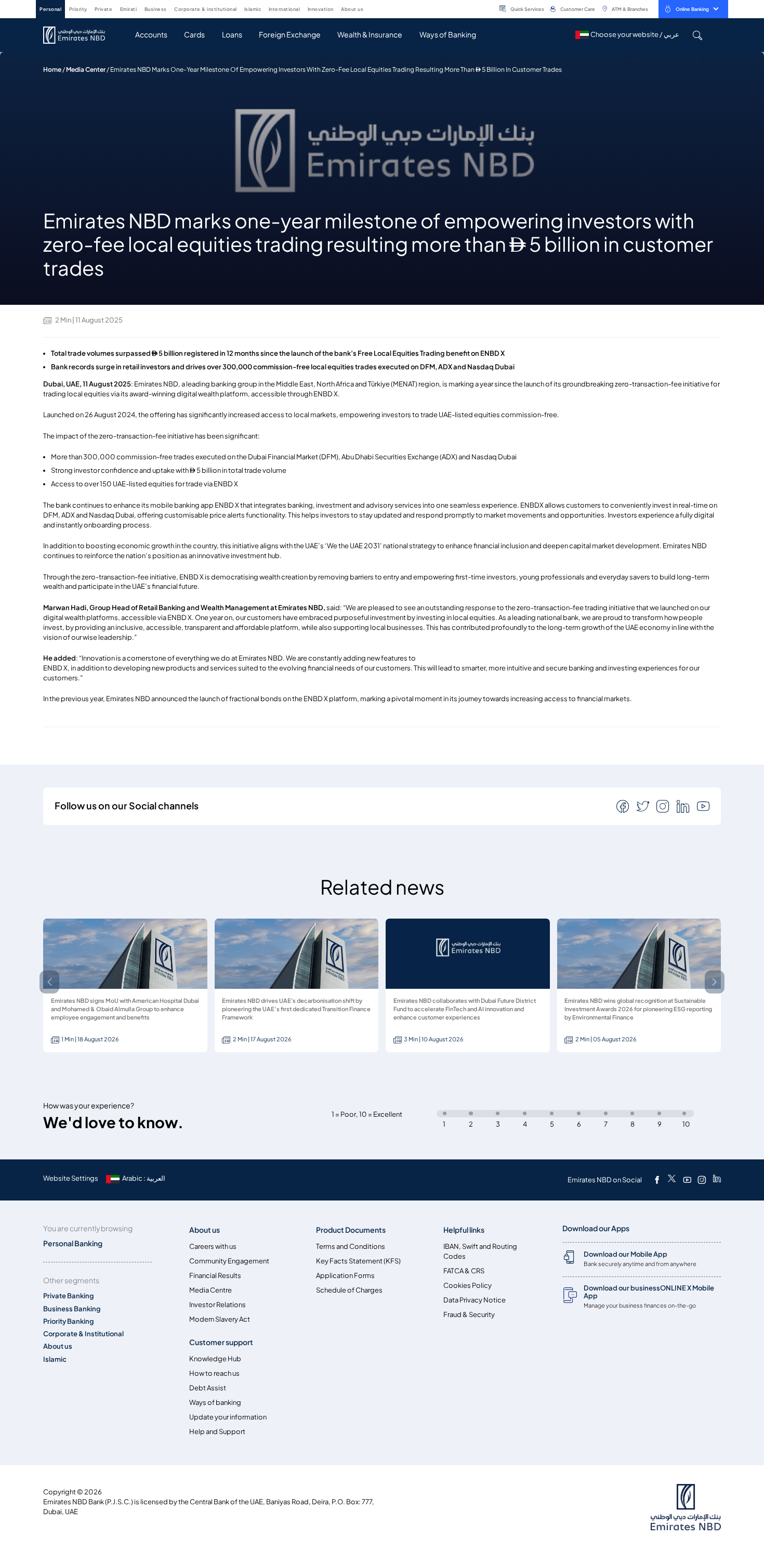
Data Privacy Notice (474, 1300)
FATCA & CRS (463, 1271)
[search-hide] (697, 35)
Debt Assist (207, 1388)
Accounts (151, 34)
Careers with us (212, 1246)
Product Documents (351, 1229)
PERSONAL (50, 9)
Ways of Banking (447, 34)
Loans (232, 34)
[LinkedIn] (717, 1179)
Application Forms (345, 1276)
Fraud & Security (469, 1315)
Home (52, 69)
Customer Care (577, 9)
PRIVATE (104, 9)
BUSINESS (155, 9)
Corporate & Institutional (83, 1334)
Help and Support (217, 1432)
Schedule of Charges (349, 1290)
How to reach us (214, 1373)
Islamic (55, 1359)
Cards (194, 34)
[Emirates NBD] (79, 35)
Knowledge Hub (215, 1359)
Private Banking (68, 1296)
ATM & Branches (630, 9)
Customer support (221, 1342)
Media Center (86, 69)
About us (57, 1346)
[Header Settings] (370, 8)
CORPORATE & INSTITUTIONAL (205, 9)
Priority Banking (68, 1321)
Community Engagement (229, 1261)
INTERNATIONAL (284, 9)
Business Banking (72, 1309)
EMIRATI (128, 9)
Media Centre (210, 1290)
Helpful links (463, 1229)
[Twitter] (672, 1179)
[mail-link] (623, 806)
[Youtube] (687, 1179)
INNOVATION (321, 9)
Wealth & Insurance (369, 34)
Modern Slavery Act (219, 1319)
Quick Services (527, 9)
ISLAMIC (252, 9)
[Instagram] (701, 1179)
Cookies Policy (467, 1285)
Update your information (228, 1417)
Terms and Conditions (350, 1246)
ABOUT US (352, 9)
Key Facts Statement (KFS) (358, 1261)
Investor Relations (217, 1305)
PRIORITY (78, 9)
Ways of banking (215, 1402)
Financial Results (215, 1276)
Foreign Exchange (290, 34)
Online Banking (692, 9)
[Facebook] (657, 1179)
